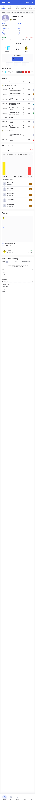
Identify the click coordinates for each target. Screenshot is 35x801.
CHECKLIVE (5, 2)
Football (3, 12)
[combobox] (27, 2)
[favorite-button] (5, 47)
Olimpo (8, 12)
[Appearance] (32, 2)
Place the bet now (17, 58)
